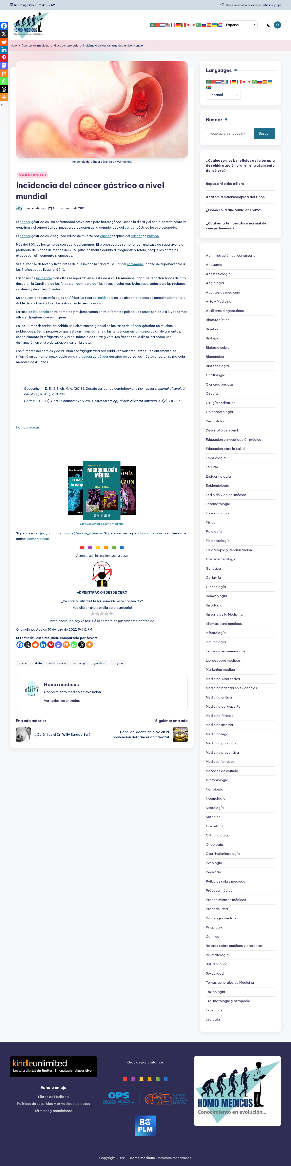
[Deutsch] (178, 25)
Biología (212, 338)
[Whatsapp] (73, 644)
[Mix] (66, 644)
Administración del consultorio (231, 256)
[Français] (173, 25)
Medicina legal (217, 734)
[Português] (199, 25)
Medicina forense (220, 716)
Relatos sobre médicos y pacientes (234, 946)
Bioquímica (215, 357)
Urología (213, 1019)
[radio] (92, 614)
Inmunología (216, 642)
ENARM (212, 467)
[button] (62, 701)
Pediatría (213, 872)
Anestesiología (218, 274)
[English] (168, 25)
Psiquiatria (214, 927)
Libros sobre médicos (223, 661)
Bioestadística (218, 320)
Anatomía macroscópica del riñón (235, 197)
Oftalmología (217, 835)
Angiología (215, 283)
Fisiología (214, 532)
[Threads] (81, 644)
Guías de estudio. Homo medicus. (102, 524)
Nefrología (214, 789)
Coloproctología (219, 412)
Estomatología (218, 504)
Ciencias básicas (220, 384)
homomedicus (151, 533)
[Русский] (204, 25)
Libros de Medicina (53, 1097)
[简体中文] (157, 25)
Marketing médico (220, 670)
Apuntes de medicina (223, 292)
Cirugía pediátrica (221, 403)
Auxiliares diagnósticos (225, 311)
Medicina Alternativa (223, 679)
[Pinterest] (50, 644)
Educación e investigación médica (233, 440)
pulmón (153, 236)
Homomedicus (38, 539)
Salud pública (216, 964)
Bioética (212, 329)
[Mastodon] (58, 644)
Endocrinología (218, 476)
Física (211, 522)
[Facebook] (19, 644)
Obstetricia (215, 826)
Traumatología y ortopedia (228, 1001)
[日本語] (188, 25)
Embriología (216, 458)
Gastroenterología (32, 174)
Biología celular (218, 348)
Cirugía (212, 394)
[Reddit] (35, 644)
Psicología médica (221, 918)
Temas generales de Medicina (230, 983)
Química (212, 937)
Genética (213, 568)
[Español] (209, 25)
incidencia (44, 278)
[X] (27, 644)
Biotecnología (217, 366)
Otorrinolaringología (223, 854)
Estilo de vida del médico (226, 495)
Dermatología (217, 421)
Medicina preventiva (222, 753)
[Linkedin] (43, 644)
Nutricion (213, 817)
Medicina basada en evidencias (231, 688)
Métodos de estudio (222, 771)
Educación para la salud (225, 449)
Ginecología (216, 587)
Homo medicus (27, 427)
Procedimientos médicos (226, 900)
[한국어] (193, 25)
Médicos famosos (220, 762)
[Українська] (214, 25)
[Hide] (1, 104)
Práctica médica (219, 891)
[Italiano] (183, 25)
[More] (89, 644)
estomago (80, 663)
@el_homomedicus (54, 533)
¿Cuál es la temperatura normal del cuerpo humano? (236, 226)
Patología (214, 863)
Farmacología (217, 513)
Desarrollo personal (222, 430)
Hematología (216, 596)
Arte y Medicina (218, 301)
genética (99, 663)
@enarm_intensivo (88, 533)
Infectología (216, 633)
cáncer (25, 222)
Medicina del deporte (223, 706)
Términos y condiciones (53, 1111)
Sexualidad (215, 973)
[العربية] (152, 25)
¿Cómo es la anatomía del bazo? (234, 210)
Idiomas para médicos (224, 624)
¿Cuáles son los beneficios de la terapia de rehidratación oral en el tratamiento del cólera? (240, 166)
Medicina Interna (219, 725)
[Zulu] (219, 25)
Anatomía (214, 265)
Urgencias (214, 1010)
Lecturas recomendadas (225, 651)
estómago (135, 264)
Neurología (215, 808)
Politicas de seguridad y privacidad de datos (53, 1103)
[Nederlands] (162, 25)
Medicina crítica (219, 697)
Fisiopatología (218, 541)
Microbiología (217, 780)
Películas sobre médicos (225, 881)
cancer (23, 663)
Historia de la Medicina (224, 614)
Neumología (215, 798)
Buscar (214, 120)
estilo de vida (57, 663)
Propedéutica (217, 909)
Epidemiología (217, 486)
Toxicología (215, 992)
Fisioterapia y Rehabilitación (229, 550)
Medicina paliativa (221, 743)
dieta (38, 663)
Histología (214, 605)
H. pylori (118, 663)
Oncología (214, 845)
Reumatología (217, 955)
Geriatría (213, 578)
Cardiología (215, 375)
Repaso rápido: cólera (225, 184)
